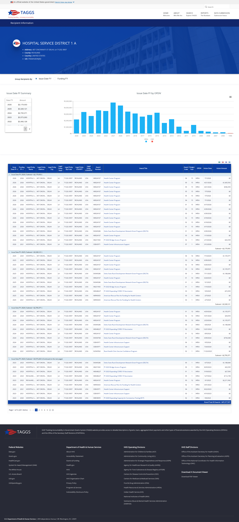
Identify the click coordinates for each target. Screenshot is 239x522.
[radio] (43, 78)
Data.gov (12, 452)
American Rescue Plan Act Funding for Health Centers (122, 296)
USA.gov (12, 478)
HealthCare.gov (14, 461)
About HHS (70, 452)
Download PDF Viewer (189, 476)
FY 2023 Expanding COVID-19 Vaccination (118, 291)
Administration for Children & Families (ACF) (140, 452)
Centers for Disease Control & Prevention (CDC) (141, 474)
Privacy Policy (71, 483)
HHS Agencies (71, 474)
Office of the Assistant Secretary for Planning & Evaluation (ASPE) (205, 456)
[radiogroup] (93, 78)
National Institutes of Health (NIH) (136, 496)
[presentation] (119, 289)
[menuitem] (219, 162)
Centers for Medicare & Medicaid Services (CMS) (141, 478)
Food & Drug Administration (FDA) (136, 483)
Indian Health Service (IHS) (134, 492)
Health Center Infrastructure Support (116, 244)
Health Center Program (112, 178)
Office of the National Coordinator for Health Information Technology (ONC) (202, 462)
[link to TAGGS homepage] (34, 13)
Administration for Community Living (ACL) (140, 456)
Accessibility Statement (74, 456)
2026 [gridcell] (10, 104)
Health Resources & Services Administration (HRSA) (143, 487)
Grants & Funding (72, 461)
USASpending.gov (15, 483)
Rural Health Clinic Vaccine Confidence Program (120, 351)
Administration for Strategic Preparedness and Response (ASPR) (147, 461)
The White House (15, 469)
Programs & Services (73, 487)
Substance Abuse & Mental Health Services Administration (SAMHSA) (145, 502)
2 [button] (29, 129)
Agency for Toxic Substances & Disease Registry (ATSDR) (144, 469)
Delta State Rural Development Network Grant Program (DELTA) (126, 231)
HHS (68, 469)
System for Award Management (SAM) (23, 465)
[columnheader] (9, 100)
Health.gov (70, 465)
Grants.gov (13, 456)
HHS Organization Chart (75, 478)
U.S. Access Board (15, 474)
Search (210, 7)
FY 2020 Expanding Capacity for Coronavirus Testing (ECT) (124, 398)
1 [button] (25, 129)
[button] (206, 7)
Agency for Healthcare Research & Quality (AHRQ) (142, 465)
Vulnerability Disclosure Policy (77, 492)
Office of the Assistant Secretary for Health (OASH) (200, 452)
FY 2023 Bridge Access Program (115, 240)
